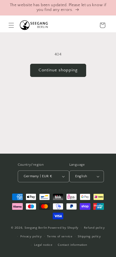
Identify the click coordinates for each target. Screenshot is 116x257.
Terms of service (59, 236)
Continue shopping (58, 70)
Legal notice (43, 245)
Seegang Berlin (35, 227)
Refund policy (94, 227)
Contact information (72, 245)
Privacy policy (31, 236)
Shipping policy (89, 236)
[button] (11, 25)
